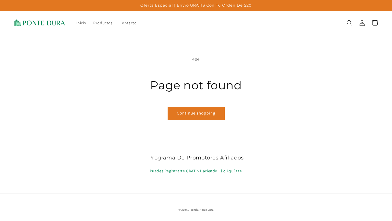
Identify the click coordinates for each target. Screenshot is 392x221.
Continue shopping (196, 113)
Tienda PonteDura (201, 210)
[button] (349, 23)
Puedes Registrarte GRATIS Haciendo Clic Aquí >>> (196, 170)
